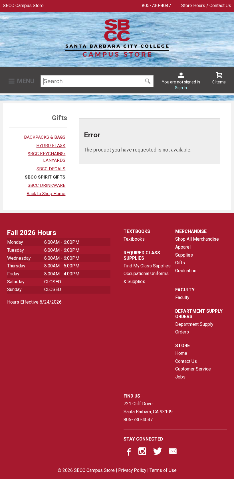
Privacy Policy (132, 470)
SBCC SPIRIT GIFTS (45, 177)
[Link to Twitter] (157, 452)
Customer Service (193, 369)
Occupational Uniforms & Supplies (146, 277)
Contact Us (186, 361)
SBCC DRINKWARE (46, 185)
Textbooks (134, 239)
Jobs (180, 377)
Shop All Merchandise (197, 239)
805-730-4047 (156, 5)
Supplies (184, 255)
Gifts (180, 262)
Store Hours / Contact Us (206, 5)
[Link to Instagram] (143, 452)
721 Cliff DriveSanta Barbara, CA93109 (148, 407)
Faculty (182, 297)
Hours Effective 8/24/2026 (34, 302)
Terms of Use (163, 470)
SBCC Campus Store (23, 5)
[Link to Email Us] (172, 452)
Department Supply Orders (194, 328)
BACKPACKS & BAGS (44, 137)
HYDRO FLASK (50, 145)
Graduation (185, 270)
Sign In (181, 87)
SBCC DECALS (51, 168)
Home (181, 353)
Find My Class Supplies (147, 266)
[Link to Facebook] (128, 452)
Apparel (183, 247)
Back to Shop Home (46, 193)
